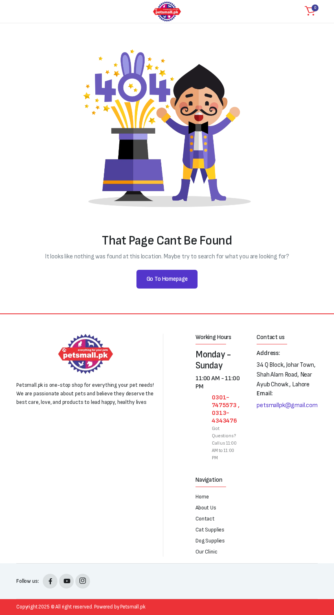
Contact (205, 518)
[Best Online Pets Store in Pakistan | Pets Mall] (167, 11)
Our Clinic (206, 551)
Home (202, 496)
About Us (206, 507)
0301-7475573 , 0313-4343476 (226, 409)
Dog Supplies (210, 540)
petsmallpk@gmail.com (287, 405)
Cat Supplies (210, 529)
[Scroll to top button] (321, 578)
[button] (310, 11)
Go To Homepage (167, 279)
